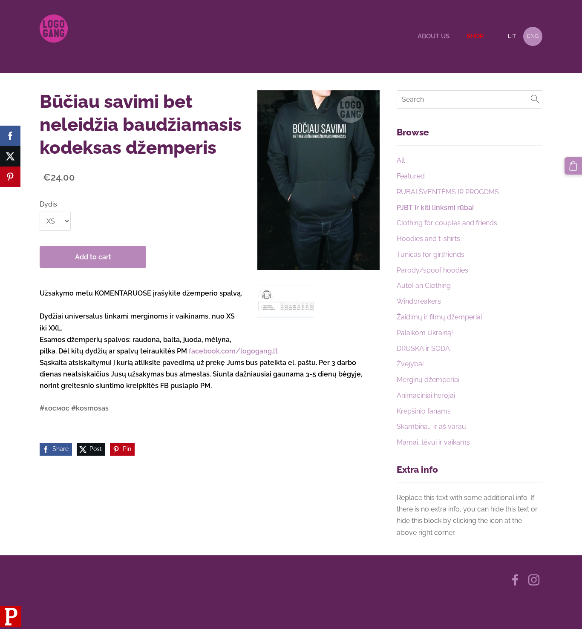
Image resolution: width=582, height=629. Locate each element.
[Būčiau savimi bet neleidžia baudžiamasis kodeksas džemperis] (285, 301)
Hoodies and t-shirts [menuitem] (428, 239)
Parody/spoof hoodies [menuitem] (432, 270)
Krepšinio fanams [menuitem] (424, 411)
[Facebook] (515, 579)
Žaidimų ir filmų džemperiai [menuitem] (439, 317)
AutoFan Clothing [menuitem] (424, 285)
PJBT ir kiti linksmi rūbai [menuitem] (435, 208)
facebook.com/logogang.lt (233, 351)
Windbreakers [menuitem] (419, 301)
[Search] (535, 99)
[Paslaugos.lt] (10, 625)
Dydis (48, 204)
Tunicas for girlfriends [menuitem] (430, 254)
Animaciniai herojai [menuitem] (426, 395)
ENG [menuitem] (533, 36)
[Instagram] (533, 579)
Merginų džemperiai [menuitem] (428, 380)
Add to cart (93, 257)
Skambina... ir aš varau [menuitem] (431, 426)
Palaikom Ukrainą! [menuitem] (425, 333)
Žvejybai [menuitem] (410, 364)
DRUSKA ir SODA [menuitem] (423, 349)
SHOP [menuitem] (475, 36)
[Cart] (573, 166)
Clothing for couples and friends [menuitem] (447, 223)
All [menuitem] (401, 160)
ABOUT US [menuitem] (433, 36)
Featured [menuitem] (411, 176)
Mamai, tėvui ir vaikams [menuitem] (433, 442)
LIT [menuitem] (512, 36)
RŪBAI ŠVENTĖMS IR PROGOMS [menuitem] (448, 192)
